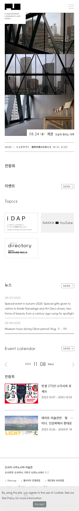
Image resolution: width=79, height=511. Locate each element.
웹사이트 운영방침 (31, 481)
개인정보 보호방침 (55, 481)
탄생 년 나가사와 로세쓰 (56, 388)
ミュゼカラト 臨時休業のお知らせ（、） (42, 147)
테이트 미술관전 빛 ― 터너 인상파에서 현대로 (57, 420)
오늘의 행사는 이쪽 (64, 134)
